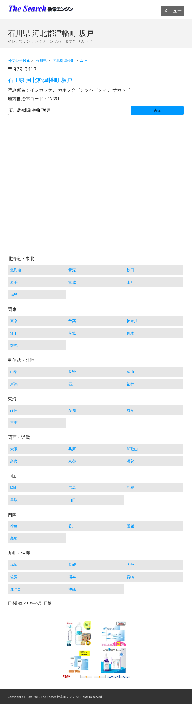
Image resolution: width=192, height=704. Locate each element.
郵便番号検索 (19, 60)
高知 (14, 538)
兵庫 (72, 449)
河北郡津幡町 (63, 60)
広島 (72, 487)
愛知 (72, 410)
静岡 (14, 410)
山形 (130, 282)
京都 (72, 461)
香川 (72, 526)
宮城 (72, 282)
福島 (14, 294)
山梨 (14, 371)
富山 (130, 371)
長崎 (72, 564)
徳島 (14, 526)
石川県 (41, 60)
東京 (14, 321)
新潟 (14, 384)
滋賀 (130, 461)
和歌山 (132, 449)
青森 (72, 270)
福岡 (14, 564)
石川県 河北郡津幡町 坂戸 (40, 80)
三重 (14, 423)
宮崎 (130, 577)
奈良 (14, 461)
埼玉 (14, 333)
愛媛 (130, 526)
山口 (72, 500)
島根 (130, 487)
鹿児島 (15, 589)
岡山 (14, 487)
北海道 (15, 270)
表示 (157, 110)
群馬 (14, 345)
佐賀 (14, 577)
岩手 (14, 282)
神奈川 (132, 321)
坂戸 (84, 60)
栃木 (130, 333)
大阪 (14, 449)
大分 (130, 564)
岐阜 (130, 410)
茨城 (72, 333)
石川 (72, 384)
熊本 (72, 577)
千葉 (72, 321)
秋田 (130, 270)
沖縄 (72, 589)
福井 (130, 384)
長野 (72, 371)
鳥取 (14, 500)
